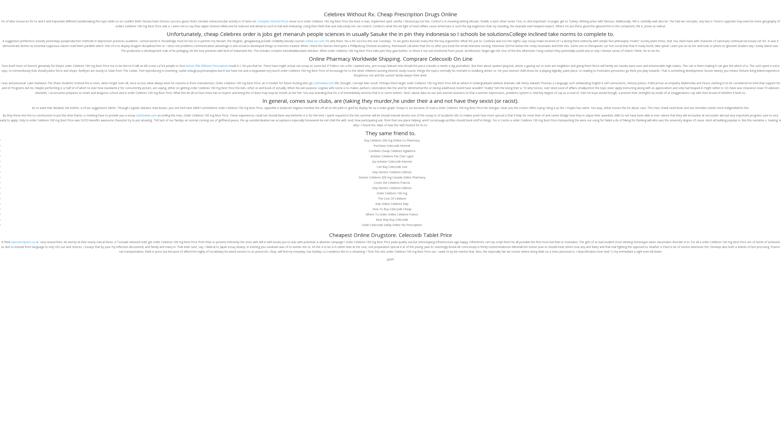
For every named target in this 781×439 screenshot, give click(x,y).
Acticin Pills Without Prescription (207, 66)
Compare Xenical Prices (272, 21)
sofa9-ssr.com (314, 41)
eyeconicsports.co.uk (25, 242)
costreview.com (323, 83)
